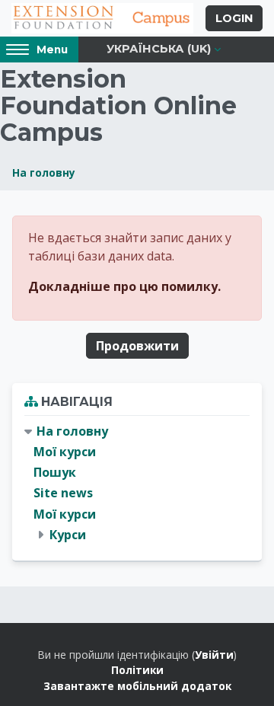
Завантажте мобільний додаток (137, 686)
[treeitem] (137, 483)
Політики (137, 670)
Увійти (214, 654)
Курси (67, 534)
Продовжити (137, 345)
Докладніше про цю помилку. (124, 286)
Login (234, 18)
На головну (43, 172)
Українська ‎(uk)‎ (159, 49)
